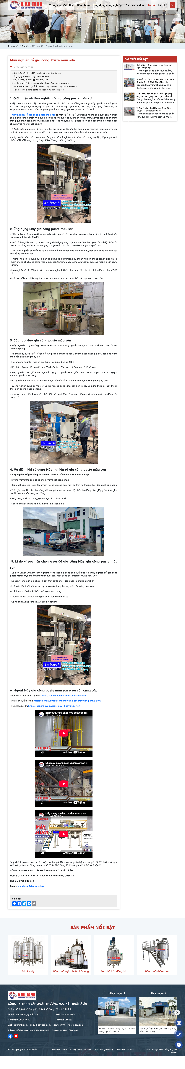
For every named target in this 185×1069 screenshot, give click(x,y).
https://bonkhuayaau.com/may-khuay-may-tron (54, 705)
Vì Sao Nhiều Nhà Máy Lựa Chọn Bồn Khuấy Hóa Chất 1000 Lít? (154, 95)
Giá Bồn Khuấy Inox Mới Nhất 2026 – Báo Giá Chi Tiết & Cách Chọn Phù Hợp (156, 66)
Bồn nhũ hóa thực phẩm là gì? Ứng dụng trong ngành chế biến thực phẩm (155, 109)
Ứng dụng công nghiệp (107, 5)
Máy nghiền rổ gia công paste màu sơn (34, 114)
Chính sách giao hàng (103, 1049)
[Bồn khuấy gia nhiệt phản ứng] (28, 952)
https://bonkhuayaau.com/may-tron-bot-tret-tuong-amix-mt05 (67, 700)
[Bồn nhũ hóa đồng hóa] (71, 952)
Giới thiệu (69, 5)
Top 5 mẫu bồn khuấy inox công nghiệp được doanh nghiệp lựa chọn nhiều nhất (155, 80)
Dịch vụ (130, 5)
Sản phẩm (83, 5)
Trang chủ (55, 5)
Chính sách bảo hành (125, 1049)
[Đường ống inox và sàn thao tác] (157, 952)
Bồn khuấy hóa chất (114, 971)
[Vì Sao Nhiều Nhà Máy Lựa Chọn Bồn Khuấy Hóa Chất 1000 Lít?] (129, 98)
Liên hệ (162, 5)
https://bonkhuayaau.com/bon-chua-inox (64, 695)
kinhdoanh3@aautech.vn (30, 886)
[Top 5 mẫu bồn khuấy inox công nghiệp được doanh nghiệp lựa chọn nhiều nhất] (129, 84)
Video (140, 5)
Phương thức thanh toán (80, 1049)
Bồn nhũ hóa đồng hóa (71, 971)
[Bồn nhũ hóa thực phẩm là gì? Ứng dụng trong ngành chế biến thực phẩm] (129, 112)
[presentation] (97, 1012)
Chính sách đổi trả (59, 1049)
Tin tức (152, 5)
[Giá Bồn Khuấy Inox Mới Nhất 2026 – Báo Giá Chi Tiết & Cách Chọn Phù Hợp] (129, 69)
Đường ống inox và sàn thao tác (157, 973)
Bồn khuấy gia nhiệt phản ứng (28, 971)
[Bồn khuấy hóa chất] (114, 952)
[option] (150, 71)
